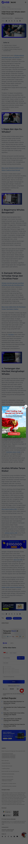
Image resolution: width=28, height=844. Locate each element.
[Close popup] (25, 406)
